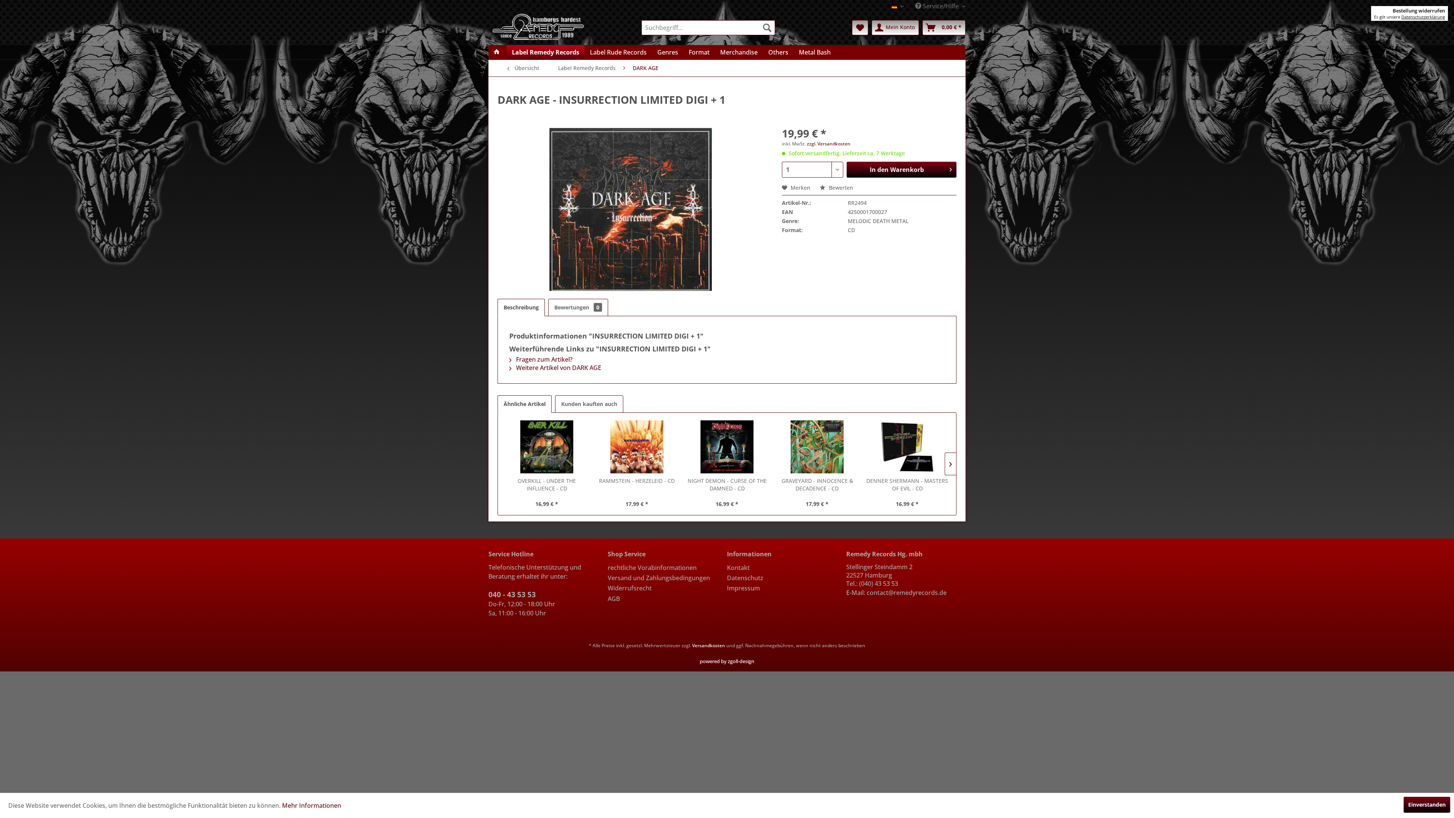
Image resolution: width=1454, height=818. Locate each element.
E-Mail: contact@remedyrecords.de (896, 593)
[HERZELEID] (637, 446)
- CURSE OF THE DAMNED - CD (727, 484)
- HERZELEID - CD (637, 480)
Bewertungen (576, 307)
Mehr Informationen (311, 805)
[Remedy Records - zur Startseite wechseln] (538, 26)
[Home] (496, 52)
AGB (614, 599)
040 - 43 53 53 (512, 594)
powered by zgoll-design (727, 661)
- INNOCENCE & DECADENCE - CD (817, 484)
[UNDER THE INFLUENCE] (546, 446)
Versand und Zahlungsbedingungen (659, 578)
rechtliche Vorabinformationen (652, 568)
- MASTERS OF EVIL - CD (907, 484)
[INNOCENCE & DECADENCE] (817, 446)
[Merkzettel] (860, 27)
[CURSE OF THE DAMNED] (727, 446)
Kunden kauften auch (589, 403)
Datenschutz (745, 578)
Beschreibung (521, 307)
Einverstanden (1427, 804)
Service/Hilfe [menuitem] (940, 6)
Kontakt (738, 568)
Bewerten (840, 187)
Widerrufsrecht (630, 588)
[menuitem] (708, 27)
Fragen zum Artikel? (544, 359)
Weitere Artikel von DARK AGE (558, 368)
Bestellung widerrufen (1419, 11)
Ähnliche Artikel (525, 403)
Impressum (743, 588)
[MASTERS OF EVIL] (907, 446)
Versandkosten (708, 645)
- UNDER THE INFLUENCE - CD (547, 484)
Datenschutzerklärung (1423, 17)
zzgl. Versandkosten (828, 143)
